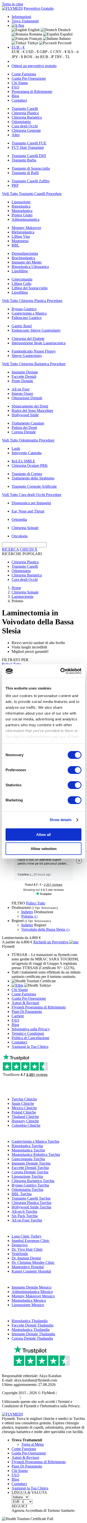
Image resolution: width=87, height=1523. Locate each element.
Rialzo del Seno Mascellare (32, 410)
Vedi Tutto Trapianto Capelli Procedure (32, 194)
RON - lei (31, 57)
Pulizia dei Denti (24, 427)
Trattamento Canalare (28, 423)
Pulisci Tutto (35, 903)
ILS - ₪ (73, 52)
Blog (15, 96)
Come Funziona (24, 74)
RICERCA (10, 549)
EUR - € (18, 47)
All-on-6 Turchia (24, 1211)
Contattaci (19, 100)
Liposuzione (21, 202)
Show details (61, 820)
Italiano (64, 38)
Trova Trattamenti (25, 21)
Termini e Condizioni (28, 1033)
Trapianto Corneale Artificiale (34, 486)
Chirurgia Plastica (25, 113)
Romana (35, 34)
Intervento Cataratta (27, 453)
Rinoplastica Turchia (27, 1146)
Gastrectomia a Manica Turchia (35, 1141)
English (33, 30)
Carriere (18, 1016)
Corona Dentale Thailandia (32, 1338)
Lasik (16, 448)
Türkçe (32, 43)
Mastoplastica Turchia (28, 1150)
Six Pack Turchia (25, 1216)
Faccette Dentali (24, 376)
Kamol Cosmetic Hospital (31, 1271)
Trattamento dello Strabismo (33, 478)
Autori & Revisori (25, 1003)
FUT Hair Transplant (28, 147)
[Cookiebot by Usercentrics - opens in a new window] (61, 671)
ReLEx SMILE (23, 461)
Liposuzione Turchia (27, 1176)
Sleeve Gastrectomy (27, 356)
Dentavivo (20, 1245)
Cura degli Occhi (25, 126)
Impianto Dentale (25, 372)
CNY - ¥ (59, 52)
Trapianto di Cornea (27, 474)
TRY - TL (62, 57)
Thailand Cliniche (25, 1117)
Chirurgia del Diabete (28, 338)
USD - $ (32, 52)
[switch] (74, 770)
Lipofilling (20, 271)
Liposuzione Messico (28, 1305)
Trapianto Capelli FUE (29, 143)
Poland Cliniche (24, 1112)
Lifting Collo (21, 284)
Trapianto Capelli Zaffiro (31, 181)
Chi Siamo (20, 83)
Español (65, 34)
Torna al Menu (32, 1444)
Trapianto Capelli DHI (29, 156)
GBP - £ (46, 52)
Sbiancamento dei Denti (30, 406)
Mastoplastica (22, 211)
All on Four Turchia (27, 1220)
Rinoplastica (21, 206)
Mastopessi (20, 241)
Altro (16, 135)
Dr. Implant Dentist (26, 1258)
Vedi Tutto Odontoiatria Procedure (28, 440)
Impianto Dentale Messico (31, 1287)
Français (35, 38)
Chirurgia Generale (26, 130)
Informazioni (21, 17)
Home (16, 588)
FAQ (15, 87)
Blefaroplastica (23, 232)
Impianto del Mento (27, 262)
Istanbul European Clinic (31, 1241)
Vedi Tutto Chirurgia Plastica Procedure (32, 301)
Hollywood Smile (25, 415)
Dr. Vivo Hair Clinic (27, 1249)
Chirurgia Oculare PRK (30, 465)
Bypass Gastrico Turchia (30, 1185)
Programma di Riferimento (32, 91)
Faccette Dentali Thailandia (32, 1325)
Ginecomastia (22, 279)
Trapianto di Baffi (25, 173)
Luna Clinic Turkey (27, 1236)
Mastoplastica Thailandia (31, 1330)
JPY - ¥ (17, 57)
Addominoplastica (25, 219)
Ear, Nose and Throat (28, 511)
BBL (15, 245)
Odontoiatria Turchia (27, 1189)
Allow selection (44, 849)
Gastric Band (22, 326)
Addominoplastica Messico (32, 1292)
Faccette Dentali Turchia (30, 1168)
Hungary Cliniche (25, 1121)
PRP (15, 185)
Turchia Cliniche (24, 1099)
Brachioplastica (23, 258)
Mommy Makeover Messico (33, 1296)
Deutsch (64, 30)
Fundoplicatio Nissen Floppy (34, 351)
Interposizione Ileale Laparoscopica (38, 343)
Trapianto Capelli (25, 108)
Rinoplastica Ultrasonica (30, 267)
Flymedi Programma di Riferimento (39, 1007)
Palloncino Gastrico (27, 318)
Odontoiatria (21, 122)
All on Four (20, 389)
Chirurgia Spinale (25, 528)
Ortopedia (19, 519)
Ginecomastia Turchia (28, 1159)
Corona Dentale (24, 432)
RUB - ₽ (47, 57)
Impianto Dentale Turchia (31, 1163)
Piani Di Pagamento (27, 1011)
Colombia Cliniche (26, 1125)
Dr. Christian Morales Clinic (33, 1262)
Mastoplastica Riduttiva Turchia (36, 1154)
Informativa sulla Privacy (31, 1029)
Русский (64, 43)
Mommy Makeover (26, 228)
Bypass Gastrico (24, 309)
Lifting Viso (21, 236)
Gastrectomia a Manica (29, 313)
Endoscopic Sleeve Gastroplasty (36, 330)
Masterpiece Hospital (28, 1267)
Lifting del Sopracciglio (30, 288)
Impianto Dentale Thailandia (33, 1334)
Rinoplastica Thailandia (30, 1321)
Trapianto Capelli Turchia (31, 1198)
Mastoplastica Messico (29, 1300)
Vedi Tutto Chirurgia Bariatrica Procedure (33, 364)
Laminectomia (22, 596)
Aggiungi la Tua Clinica (30, 1047)
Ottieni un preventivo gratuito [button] (34, 66)
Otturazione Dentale (27, 398)
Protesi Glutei (22, 215)
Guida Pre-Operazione (29, 78)
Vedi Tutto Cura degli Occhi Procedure (31, 495)
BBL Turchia (22, 1194)
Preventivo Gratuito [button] (39, 8)
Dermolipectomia (25, 253)
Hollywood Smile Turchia (31, 1207)
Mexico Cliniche (24, 1108)
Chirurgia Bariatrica (27, 117)
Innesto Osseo (22, 393)
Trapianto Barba (24, 160)
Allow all (43, 834)
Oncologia (20, 536)
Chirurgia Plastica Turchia (31, 1203)
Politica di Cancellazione (30, 1038)
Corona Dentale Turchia (30, 1172)
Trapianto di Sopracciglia (31, 168)
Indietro (27, 912)
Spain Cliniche (23, 1103)
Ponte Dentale (22, 381)
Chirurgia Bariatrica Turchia (33, 1181)
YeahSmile (20, 1254)
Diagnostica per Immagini (31, 503)
